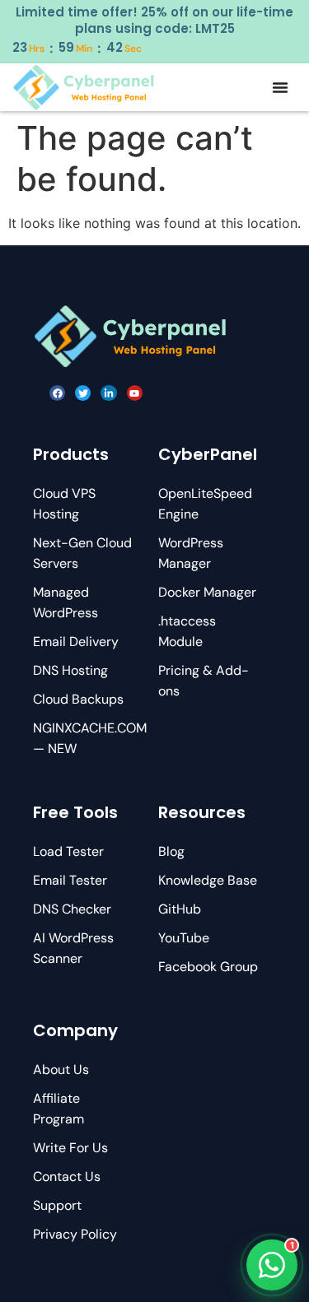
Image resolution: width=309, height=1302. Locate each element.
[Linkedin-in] (108, 393)
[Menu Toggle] (280, 87)
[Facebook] (57, 393)
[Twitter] (83, 393)
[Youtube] (135, 393)
